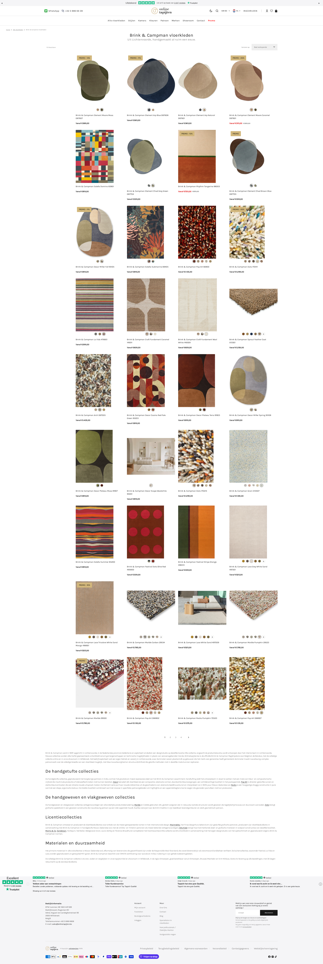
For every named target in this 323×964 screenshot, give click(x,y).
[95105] (102, 261)
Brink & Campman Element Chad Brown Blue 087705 (250, 192)
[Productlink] (100, 89)
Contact (163, 912)
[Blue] (149, 110)
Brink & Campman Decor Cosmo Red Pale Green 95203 (146, 416)
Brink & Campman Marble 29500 (91, 718)
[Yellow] (104, 410)
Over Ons (163, 907)
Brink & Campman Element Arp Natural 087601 (196, 116)
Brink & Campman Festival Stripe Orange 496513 (197, 563)
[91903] (204, 410)
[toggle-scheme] (211, 11)
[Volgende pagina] (188, 737)
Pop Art (244, 782)
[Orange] (157, 637)
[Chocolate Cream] (151, 334)
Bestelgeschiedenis (142, 916)
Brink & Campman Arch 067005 (91, 415)
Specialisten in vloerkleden (166, 921)
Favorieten (138, 912)
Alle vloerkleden (18, 30)
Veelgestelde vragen (168, 934)
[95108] (98, 261)
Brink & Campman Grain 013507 (244, 491)
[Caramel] (98, 110)
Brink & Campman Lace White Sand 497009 (198, 642)
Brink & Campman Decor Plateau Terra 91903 (199, 415)
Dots (267, 805)
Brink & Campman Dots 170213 (192, 491)
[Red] (194, 261)
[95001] (151, 485)
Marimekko (175, 825)
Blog (161, 916)
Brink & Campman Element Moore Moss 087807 (94, 116)
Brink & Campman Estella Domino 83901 (95, 186)
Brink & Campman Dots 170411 (243, 267)
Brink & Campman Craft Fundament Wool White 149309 (197, 341)
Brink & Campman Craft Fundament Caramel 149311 (148, 341)
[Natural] (153, 110)
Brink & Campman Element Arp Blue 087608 (147, 115)
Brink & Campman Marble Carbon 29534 (146, 642)
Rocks (233, 785)
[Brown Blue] (149, 186)
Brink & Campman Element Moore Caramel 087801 (249, 116)
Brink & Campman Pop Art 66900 (193, 267)
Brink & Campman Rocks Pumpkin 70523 (197, 718)
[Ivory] (206, 261)
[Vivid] (153, 261)
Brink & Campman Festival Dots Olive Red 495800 (146, 568)
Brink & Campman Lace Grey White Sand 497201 (248, 568)
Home (8, 30)
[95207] (149, 410)
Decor (115, 782)
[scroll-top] (317, 950)
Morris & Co (50, 831)
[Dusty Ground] (255, 334)
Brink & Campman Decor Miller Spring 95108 (250, 415)
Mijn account (139, 907)
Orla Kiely (183, 828)
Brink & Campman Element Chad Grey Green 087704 (147, 192)
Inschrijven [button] (250, 11)
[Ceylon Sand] (247, 334)
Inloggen (137, 920)
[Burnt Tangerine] (243, 334)
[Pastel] (261, 485)
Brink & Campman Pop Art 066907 (245, 718)
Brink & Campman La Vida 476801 (91, 339)
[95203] (153, 410)
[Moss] (102, 110)
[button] (3, 4)
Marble (137, 805)
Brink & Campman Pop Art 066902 (143, 718)
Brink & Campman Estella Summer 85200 (95, 562)
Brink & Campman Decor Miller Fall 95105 (95, 267)
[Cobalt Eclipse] (251, 334)
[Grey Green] (153, 186)
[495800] (153, 561)
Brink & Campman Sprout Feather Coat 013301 (247, 341)
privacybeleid (247, 927)
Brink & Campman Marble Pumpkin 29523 (249, 642)
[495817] (149, 561)
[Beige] (208, 713)
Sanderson (61, 831)
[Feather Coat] (259, 334)
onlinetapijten (73, 948)
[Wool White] (155, 334)
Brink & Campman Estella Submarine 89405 (147, 267)
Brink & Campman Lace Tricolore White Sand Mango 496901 (96, 644)
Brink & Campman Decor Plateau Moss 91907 (97, 491)
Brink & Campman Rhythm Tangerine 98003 (199, 186)
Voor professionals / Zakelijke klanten (168, 928)
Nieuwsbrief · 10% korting (161, 3)
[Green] (259, 561)
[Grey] (96, 334)
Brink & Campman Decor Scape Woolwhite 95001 (147, 492)
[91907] (200, 410)
